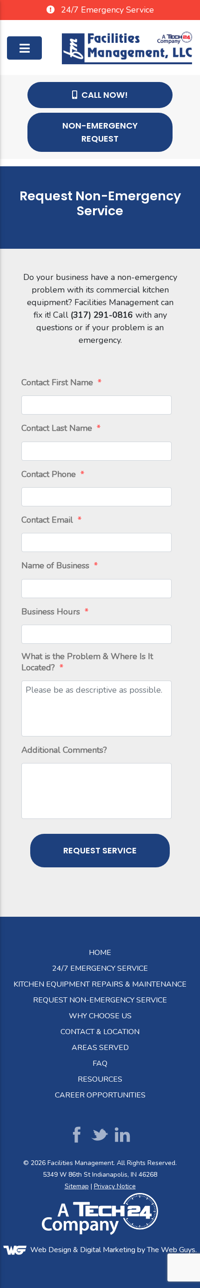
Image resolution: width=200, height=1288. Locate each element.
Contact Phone (52, 474)
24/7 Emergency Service (100, 968)
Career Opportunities (100, 1095)
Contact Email (51, 520)
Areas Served (100, 1048)
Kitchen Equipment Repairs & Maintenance (100, 984)
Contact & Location (100, 1032)
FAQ (100, 1063)
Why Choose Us (100, 1016)
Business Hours (54, 612)
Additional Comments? (64, 750)
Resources (100, 1079)
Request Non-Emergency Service (100, 1000)
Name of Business (59, 565)
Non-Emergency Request (100, 132)
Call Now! (104, 95)
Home (100, 952)
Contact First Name (61, 382)
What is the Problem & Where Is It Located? (87, 662)
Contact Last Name (60, 428)
